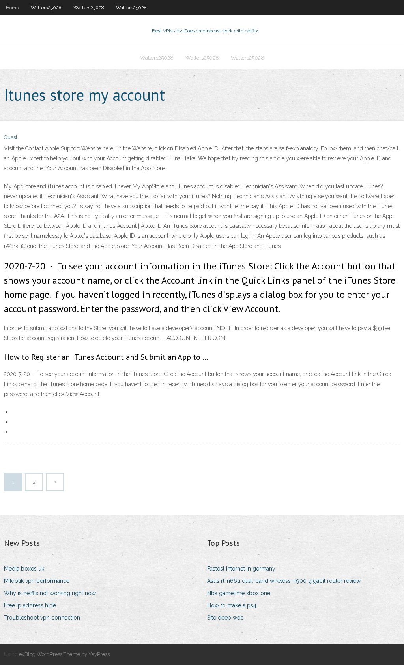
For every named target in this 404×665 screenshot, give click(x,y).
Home (12, 7)
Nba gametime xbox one (238, 593)
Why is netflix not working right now (50, 593)
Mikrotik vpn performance (36, 581)
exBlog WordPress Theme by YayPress (64, 654)
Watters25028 (46, 7)
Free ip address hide (30, 605)
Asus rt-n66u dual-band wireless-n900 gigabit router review (284, 581)
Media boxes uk (24, 568)
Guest (10, 137)
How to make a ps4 (231, 605)
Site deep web (225, 617)
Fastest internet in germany (241, 568)
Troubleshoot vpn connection (42, 617)
